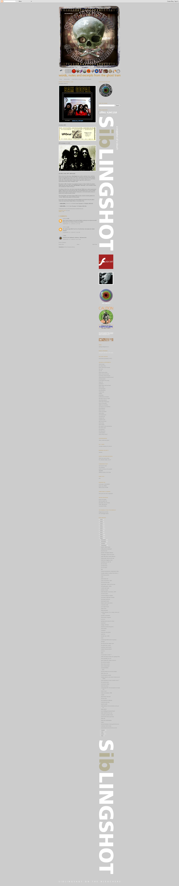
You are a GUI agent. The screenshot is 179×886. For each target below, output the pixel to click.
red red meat (104, 698)
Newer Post (61, 244)
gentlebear (101, 383)
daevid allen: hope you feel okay (108, 584)
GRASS (67, 206)
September (103, 545)
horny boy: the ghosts (106, 632)
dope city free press (103, 372)
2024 (101, 519)
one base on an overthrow (104, 406)
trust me (103, 650)
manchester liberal (103, 400)
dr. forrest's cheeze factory (104, 375)
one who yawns (104, 593)
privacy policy (67, 79)
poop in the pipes (102, 411)
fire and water (104, 563)
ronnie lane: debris (105, 684)
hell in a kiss (101, 386)
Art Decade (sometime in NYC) (105, 358)
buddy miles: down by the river (107, 558)
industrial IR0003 (104, 667)
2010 (101, 534)
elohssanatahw (102, 378)
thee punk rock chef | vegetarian (106, 493)
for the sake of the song (104, 380)
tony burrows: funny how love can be (109, 727)
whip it (102, 722)
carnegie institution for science (105, 446)
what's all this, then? (103, 434)
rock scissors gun (102, 414)
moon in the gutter (103, 403)
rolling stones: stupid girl (106, 548)
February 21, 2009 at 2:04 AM (71, 232)
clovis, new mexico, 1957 (106, 580)
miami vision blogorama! (104, 401)
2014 (101, 530)
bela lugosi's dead (105, 601)
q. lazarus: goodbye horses (107, 714)
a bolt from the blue (105, 702)
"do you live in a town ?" (106, 654)
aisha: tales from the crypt (106, 712)
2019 (101, 521)
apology (103, 641)
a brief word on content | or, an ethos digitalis (81, 79)
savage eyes (101, 418)
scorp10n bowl (102, 419)
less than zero (104, 550)
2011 (101, 532)
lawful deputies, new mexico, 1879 (108, 591)
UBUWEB (101, 470)
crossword (103, 630)
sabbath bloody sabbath (106, 649)
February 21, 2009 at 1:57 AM (71, 223)
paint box (103, 634)
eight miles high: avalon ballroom (108, 556)
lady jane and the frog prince (107, 626)
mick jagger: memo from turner (107, 554)
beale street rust (104, 578)
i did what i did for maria (106, 725)
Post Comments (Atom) (70, 247)
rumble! (102, 694)
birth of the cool (104, 673)
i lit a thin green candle (106, 675)
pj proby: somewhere (105, 615)
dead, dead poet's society (104, 367)
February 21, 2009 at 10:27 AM (72, 239)
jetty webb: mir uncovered (104, 502)
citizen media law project (104, 440)
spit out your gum (102, 421)
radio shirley (101, 413)
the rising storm (102, 431)
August (103, 730)
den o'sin (101, 369)
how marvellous (102, 390)
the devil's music (102, 427)
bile (102, 569)
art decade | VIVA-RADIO (104, 484)
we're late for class (103, 465)
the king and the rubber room (107, 643)
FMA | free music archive (104, 458)
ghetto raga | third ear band (105, 385)
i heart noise (101, 391)
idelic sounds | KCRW (103, 487)
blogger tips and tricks (103, 511)
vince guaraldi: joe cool (106, 658)
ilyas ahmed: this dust (105, 696)
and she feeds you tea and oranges (109, 671)
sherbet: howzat (104, 589)
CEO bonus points (105, 575)
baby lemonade (104, 610)
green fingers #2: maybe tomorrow (108, 660)
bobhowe (65, 218)
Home (78, 244)
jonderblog (101, 395)
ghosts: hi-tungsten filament (107, 552)
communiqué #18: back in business (108, 639)
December (103, 539)
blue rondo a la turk (105, 664)
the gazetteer (102, 429)
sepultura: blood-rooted (106, 647)
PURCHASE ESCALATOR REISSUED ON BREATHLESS (71, 208)
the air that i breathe (105, 662)
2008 (101, 538)
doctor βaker (104, 628)
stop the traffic (104, 704)
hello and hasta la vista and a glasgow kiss (110, 656)
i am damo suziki (104, 604)
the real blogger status (104, 513)
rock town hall (102, 416)
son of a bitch (104, 567)
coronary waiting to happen (107, 595)
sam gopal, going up (63, 83)
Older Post (94, 244)
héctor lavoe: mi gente (106, 617)
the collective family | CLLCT (105, 459)
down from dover (104, 685)
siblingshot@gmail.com (104, 346)
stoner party (101, 422)
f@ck (102, 652)
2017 (101, 525)
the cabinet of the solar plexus (105, 426)
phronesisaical (102, 408)
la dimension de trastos (104, 396)
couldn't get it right (105, 588)
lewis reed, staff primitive (106, 720)
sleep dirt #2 (103, 709)
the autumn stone (105, 682)
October (103, 543)
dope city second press (104, 373)
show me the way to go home (107, 716)
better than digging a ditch (107, 560)
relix (100, 478)
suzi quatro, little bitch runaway (107, 597)
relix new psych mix (103, 501)
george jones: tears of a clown (107, 621)
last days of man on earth (104, 398)
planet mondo (102, 409)
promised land (104, 565)
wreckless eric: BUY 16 (106, 561)
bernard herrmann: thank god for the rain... (110, 724)
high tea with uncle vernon (107, 602)
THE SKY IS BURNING (71, 203)
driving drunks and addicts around (106, 377)
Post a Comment (62, 242)
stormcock (103, 622)
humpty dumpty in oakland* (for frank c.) (109, 573)
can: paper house (105, 606)
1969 (63, 211)
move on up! (104, 691)
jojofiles (100, 393)
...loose (102, 669)
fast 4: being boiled (105, 665)
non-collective (102, 467)
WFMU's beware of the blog (105, 472)
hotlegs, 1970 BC (105, 624)
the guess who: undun (106, 645)
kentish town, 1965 (105, 636)
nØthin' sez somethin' (103, 404)
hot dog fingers (102, 388)
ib (63, 235)
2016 (101, 526)
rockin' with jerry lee (103, 504)
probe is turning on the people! (105, 469)
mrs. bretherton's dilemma (106, 700)
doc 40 (100, 370)
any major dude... (102, 365)
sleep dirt (103, 718)
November (103, 541)
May (102, 735)
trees (102, 637)
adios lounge (101, 364)
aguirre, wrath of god (105, 547)
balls (102, 576)
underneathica (102, 432)
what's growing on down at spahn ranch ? (110, 680)
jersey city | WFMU (103, 485)
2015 (101, 528)
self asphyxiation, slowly (106, 586)
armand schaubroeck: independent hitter (110, 571)
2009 (101, 536)
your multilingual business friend (108, 711)
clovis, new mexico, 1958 (106, 692)
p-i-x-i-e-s (103, 619)
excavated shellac (103, 506)
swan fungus (101, 424)
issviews (100, 452)
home (60, 79)
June (102, 733)
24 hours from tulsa (105, 582)
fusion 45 (101, 382)
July (102, 732)
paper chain (103, 608)
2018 (101, 523)
